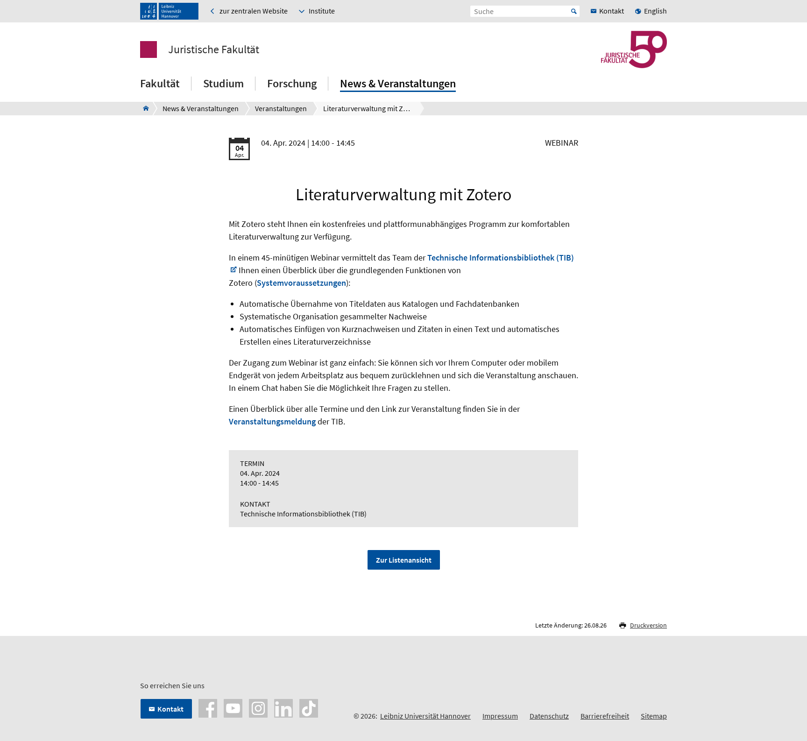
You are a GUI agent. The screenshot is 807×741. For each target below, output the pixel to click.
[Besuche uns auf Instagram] (258, 707)
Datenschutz (549, 715)
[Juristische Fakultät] (143, 108)
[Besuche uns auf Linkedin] (283, 707)
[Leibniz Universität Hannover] (169, 11)
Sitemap (654, 715)
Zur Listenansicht (404, 560)
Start (574, 11)
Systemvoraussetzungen (301, 282)
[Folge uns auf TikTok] (309, 707)
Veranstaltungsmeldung (272, 421)
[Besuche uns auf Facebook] (208, 707)
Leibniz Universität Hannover (425, 715)
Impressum (500, 715)
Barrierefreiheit (604, 715)
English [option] (655, 10)
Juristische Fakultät (213, 49)
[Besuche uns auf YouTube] (233, 707)
